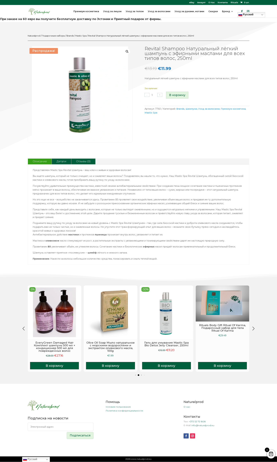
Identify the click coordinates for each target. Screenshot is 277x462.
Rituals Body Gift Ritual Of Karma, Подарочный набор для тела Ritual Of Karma (222, 328)
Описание (40, 161)
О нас (187, 406)
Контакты (223, 3)
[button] (127, 51)
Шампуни (191, 108)
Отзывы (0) (83, 161)
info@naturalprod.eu (203, 425)
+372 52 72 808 (197, 421)
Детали (61, 161)
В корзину (177, 95)
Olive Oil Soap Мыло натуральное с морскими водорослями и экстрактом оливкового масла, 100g (110, 346)
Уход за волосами (209, 108)
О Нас (211, 3)
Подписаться (80, 435)
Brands (70, 36)
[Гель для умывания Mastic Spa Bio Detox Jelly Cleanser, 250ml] (166, 312)
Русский (32, 459)
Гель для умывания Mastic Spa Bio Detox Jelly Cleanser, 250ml (166, 344)
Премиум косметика (233, 108)
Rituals (234, 3)
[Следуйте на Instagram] (192, 435)
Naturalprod (34, 36)
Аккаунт (201, 3)
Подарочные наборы (53, 36)
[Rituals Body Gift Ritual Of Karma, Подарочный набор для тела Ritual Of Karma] (222, 303)
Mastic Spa (81, 36)
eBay (191, 3)
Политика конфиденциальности (124, 410)
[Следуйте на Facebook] (186, 435)
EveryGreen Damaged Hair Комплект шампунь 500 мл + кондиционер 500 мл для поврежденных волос (54, 346)
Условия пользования (118, 406)
